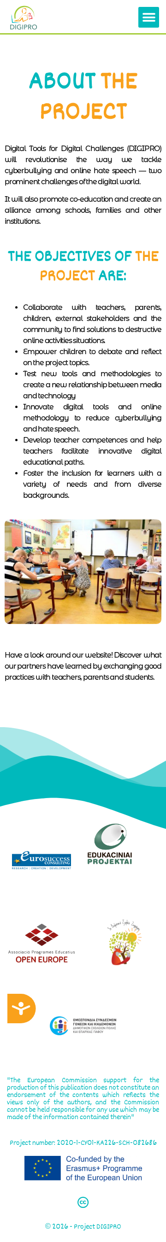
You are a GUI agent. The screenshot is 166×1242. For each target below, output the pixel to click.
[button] (148, 17)
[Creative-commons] (83, 1202)
